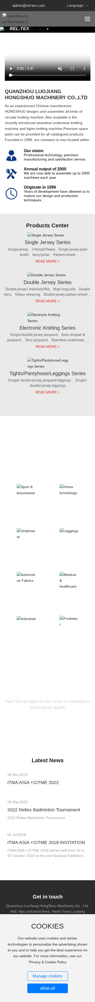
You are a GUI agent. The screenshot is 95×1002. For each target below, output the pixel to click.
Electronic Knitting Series (47, 328)
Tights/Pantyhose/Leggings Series (47, 373)
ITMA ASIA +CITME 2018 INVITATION (46, 842)
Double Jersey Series (47, 282)
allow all (47, 988)
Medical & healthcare (69, 601)
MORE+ (13, 792)
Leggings (69, 558)
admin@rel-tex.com (28, 5)
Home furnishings (69, 514)
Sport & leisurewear (26, 514)
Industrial (26, 645)
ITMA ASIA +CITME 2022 (33, 782)
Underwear (26, 558)
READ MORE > (47, 261)
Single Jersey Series (47, 242)
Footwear (69, 645)
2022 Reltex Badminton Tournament (43, 809)
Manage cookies (47, 976)
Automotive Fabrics (26, 601)
